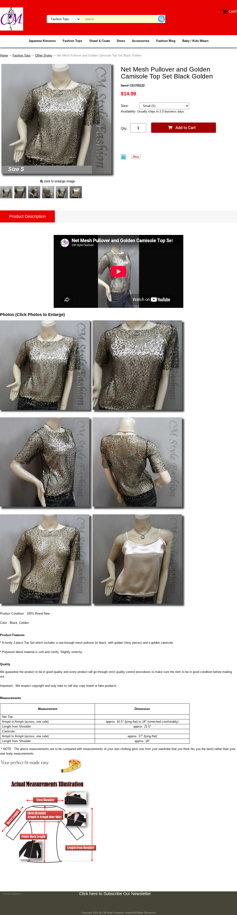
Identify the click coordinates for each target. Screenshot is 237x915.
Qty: (124, 128)
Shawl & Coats (99, 41)
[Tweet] (123, 158)
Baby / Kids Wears (195, 41)
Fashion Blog (165, 41)
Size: (125, 106)
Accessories (140, 41)
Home (4, 55)
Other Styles (43, 55)
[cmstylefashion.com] (11, 18)
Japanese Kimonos (42, 41)
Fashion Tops (72, 41)
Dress (121, 41)
